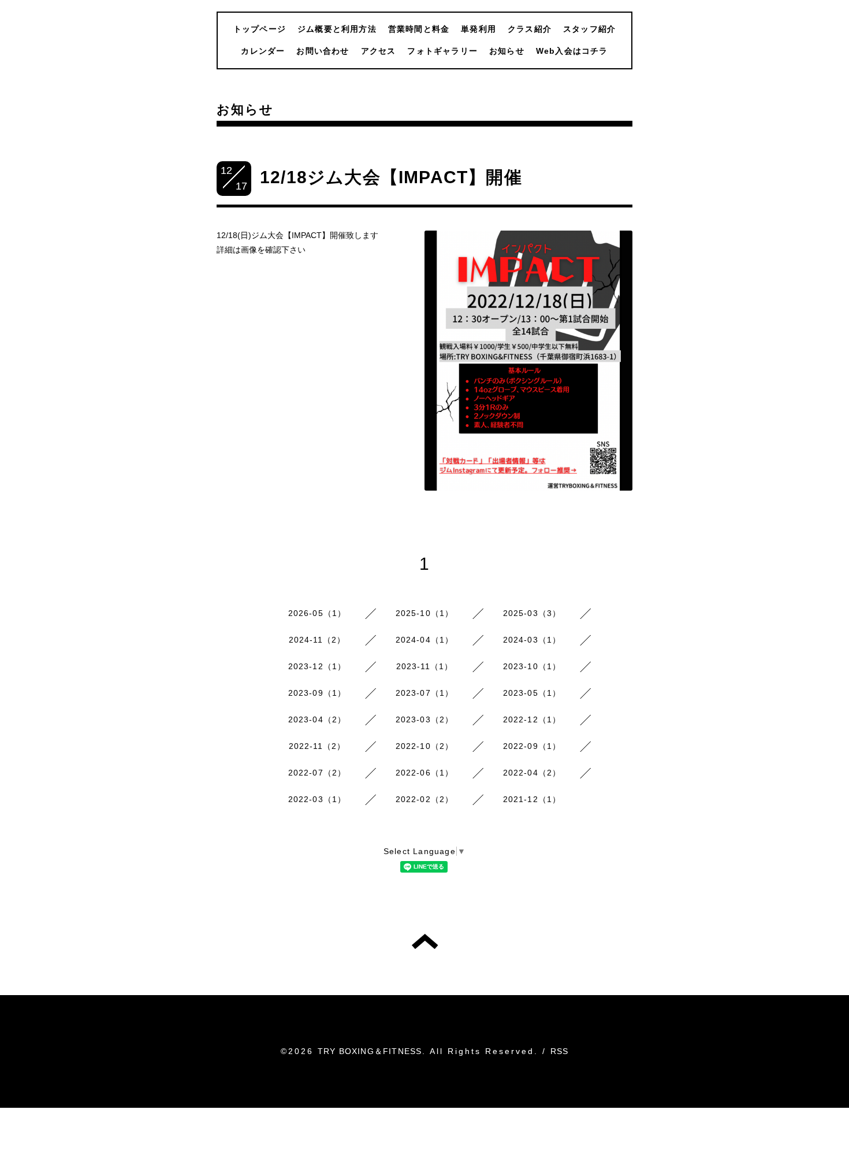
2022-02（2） (425, 799)
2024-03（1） (532, 639)
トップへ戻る (425, 941)
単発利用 (478, 29)
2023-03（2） (425, 719)
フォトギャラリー (442, 50)
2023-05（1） (532, 692)
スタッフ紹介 (589, 29)
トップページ (259, 29)
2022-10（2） (425, 746)
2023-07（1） (425, 692)
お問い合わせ (322, 50)
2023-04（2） (317, 719)
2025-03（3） (532, 613)
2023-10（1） (532, 666)
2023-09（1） (317, 692)
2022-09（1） (532, 746)
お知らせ (506, 50)
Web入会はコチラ (572, 50)
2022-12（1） (532, 719)
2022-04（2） (532, 772)
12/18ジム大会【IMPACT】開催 (391, 177)
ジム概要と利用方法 (337, 29)
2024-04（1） (425, 639)
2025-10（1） (425, 613)
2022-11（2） (317, 746)
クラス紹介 (530, 29)
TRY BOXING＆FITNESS (370, 1051)
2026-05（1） (317, 613)
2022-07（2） (317, 772)
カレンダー (263, 50)
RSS (559, 1051)
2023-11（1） (424, 666)
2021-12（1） (532, 799)
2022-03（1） (317, 799)
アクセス (378, 50)
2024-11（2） (317, 639)
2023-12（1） (317, 666)
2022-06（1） (425, 772)
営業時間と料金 (418, 29)
